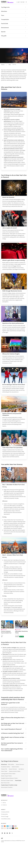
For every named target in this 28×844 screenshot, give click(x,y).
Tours (2, 15)
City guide (3, 35)
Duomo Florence (20, 764)
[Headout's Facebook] (9, 833)
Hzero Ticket (4, 771)
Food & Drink (4, 23)
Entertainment (5, 27)
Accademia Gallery (5, 766)
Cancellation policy (5, 818)
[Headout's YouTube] (7, 833)
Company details (5, 812)
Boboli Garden (15, 766)
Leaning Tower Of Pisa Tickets (8, 773)
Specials (3, 31)
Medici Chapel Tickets (6, 776)
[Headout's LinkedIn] (2, 833)
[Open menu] (26, 2)
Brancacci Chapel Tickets (7, 780)
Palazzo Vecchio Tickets (14, 771)
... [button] (6, 64)
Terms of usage (4, 816)
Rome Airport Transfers (6, 787)
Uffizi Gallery (11, 764)
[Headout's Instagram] (4, 833)
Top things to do (5, 7)
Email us (5, 805)
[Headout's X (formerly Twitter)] (12, 833)
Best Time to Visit (5, 782)
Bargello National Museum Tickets (9, 778)
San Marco (21, 769)
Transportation (5, 19)
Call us (4, 802)
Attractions (4, 11)
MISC (10, 64)
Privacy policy (4, 814)
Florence (2, 64)
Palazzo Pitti (4, 769)
